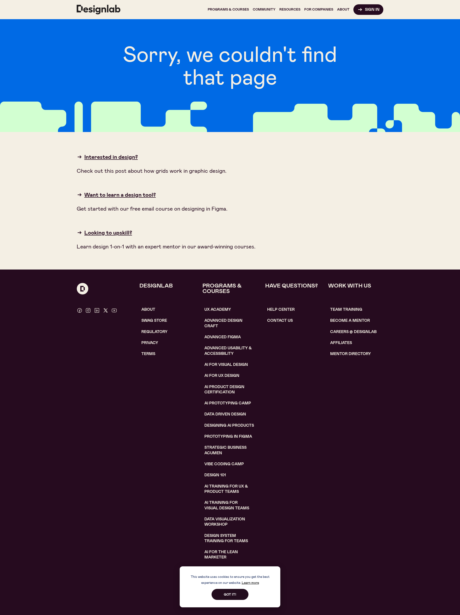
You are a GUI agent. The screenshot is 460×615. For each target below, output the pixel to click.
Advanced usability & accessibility (228, 350)
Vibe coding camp (224, 463)
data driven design (225, 414)
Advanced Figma (222, 336)
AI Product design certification (224, 389)
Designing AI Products (229, 425)
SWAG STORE (154, 320)
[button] (228, 9)
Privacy (149, 342)
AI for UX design (221, 375)
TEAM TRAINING (346, 309)
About (148, 309)
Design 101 (215, 474)
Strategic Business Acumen (225, 450)
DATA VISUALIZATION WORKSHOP (224, 522)
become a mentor (350, 320)
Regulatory (154, 331)
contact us (280, 320)
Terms (148, 353)
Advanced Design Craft (223, 323)
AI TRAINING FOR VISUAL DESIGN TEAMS (226, 505)
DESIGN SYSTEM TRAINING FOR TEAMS (226, 538)
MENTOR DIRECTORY (350, 353)
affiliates (341, 342)
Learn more (250, 583)
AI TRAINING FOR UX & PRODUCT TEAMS (226, 489)
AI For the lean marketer (221, 554)
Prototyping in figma (228, 436)
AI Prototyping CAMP (227, 403)
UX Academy (217, 309)
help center (281, 309)
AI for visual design (226, 364)
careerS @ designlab (353, 331)
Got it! (230, 594)
